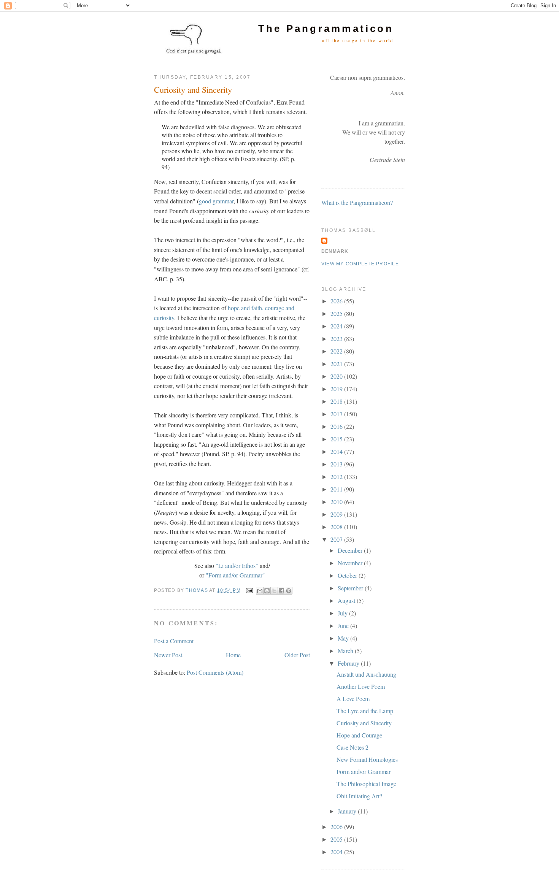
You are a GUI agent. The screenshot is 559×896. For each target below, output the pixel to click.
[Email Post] (249, 590)
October (348, 575)
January (348, 811)
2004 (337, 852)
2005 (337, 839)
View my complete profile (360, 263)
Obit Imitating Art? (359, 796)
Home (233, 655)
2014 (337, 451)
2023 (337, 339)
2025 (337, 313)
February (349, 663)
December (351, 550)
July (343, 613)
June (344, 626)
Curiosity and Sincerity (364, 723)
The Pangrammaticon (326, 28)
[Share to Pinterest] (288, 591)
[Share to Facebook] (281, 591)
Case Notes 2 (352, 747)
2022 (337, 351)
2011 (337, 489)
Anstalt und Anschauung (366, 674)
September (351, 588)
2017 (337, 414)
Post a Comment (174, 641)
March (346, 651)
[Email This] (260, 591)
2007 (337, 539)
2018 (337, 401)
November (351, 563)
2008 (337, 527)
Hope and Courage (359, 735)
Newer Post (168, 655)
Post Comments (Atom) (215, 672)
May (344, 638)
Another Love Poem (361, 686)
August (347, 600)
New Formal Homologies (367, 759)
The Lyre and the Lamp (365, 711)
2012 (337, 477)
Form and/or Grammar (364, 771)
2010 (337, 502)
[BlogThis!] (267, 591)
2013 (337, 464)
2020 (337, 376)
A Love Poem (353, 699)
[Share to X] (274, 591)
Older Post (297, 655)
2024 (337, 326)
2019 (337, 389)
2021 (337, 364)
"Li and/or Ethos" (237, 565)
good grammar (216, 201)
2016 (337, 426)
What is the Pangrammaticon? (357, 202)
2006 (337, 827)
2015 (337, 439)
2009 (337, 514)
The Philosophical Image (366, 784)
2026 (337, 301)
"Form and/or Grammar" (235, 575)
